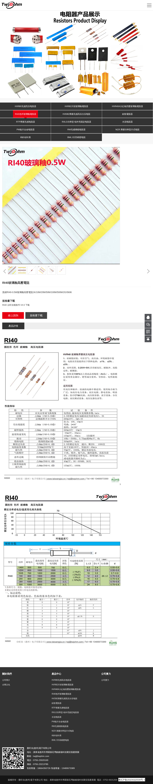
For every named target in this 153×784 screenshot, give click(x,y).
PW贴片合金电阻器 (26, 129)
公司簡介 (6, 680)
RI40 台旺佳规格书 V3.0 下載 (16, 305)
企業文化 (6, 685)
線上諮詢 (13, 315)
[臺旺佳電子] (11, 5)
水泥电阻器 (127, 122)
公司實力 (105, 680)
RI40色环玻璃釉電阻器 (25, 114)
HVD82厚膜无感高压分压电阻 (76, 114)
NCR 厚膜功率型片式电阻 (127, 129)
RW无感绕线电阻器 (76, 129)
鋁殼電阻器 (127, 114)
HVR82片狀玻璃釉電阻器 (76, 106)
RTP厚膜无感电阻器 (25, 122)
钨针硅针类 (25, 137)
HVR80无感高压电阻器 (25, 106)
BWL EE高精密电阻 (76, 137)
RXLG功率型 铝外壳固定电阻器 (76, 122)
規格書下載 (36, 315)
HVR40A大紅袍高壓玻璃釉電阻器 (127, 106)
